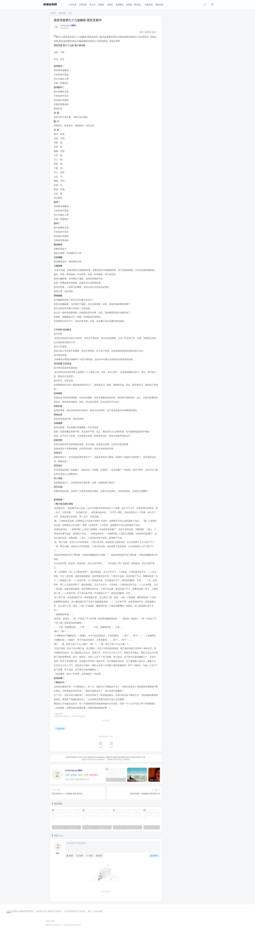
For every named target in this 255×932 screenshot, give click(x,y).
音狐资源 (149, 4)
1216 (74, 775)
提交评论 (154, 855)
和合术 (93, 4)
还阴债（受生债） (134, 4)
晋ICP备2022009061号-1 (55, 925)
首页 (54, 13)
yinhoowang (65, 25)
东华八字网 (50, 921)
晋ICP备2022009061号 (72, 925)
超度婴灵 (120, 4)
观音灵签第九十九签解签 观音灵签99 (78, 20)
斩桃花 (101, 4)
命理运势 (83, 4)
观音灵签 (159, 4)
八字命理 (72, 4)
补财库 (110, 4)
